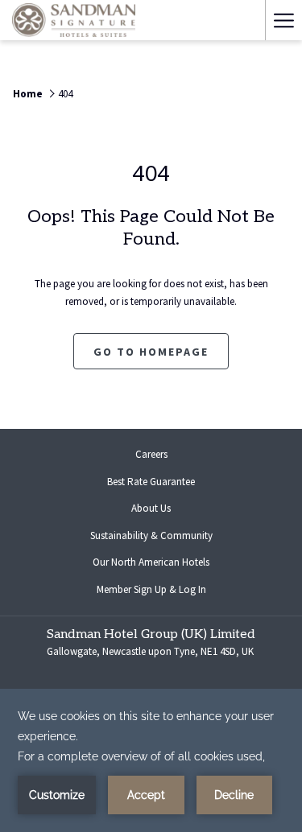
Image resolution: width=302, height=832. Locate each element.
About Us (151, 508)
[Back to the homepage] (73, 20)
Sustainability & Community (151, 535)
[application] (151, 760)
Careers (164, 456)
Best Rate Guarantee (151, 481)
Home (28, 94)
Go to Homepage (151, 351)
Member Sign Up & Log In (164, 591)
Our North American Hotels (164, 564)
